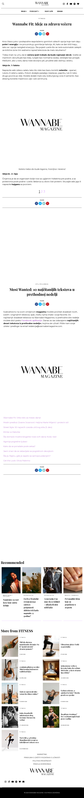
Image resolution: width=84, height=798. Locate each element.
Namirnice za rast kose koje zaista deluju (11, 602)
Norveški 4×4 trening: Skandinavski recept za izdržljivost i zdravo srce (29, 740)
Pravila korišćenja (42, 764)
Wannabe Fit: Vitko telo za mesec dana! (22, 418)
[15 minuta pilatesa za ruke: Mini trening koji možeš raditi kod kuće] (10, 669)
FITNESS (42, 18)
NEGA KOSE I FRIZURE (8, 596)
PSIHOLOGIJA (28, 595)
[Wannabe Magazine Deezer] (78, 4)
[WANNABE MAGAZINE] (42, 774)
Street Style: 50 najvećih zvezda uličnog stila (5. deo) (27, 427)
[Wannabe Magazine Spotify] (74, 4)
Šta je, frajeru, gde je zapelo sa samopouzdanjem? (27, 456)
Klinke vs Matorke (11, 432)
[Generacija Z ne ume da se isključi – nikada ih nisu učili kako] (52, 580)
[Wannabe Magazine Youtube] (71, 4)
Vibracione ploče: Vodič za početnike (70, 645)
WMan (60, 11)
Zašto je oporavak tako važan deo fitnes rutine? (29, 693)
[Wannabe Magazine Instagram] (63, 4)
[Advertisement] (17, 263)
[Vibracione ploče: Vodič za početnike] (51, 646)
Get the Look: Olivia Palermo (16, 460)
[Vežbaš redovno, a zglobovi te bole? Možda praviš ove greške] (51, 693)
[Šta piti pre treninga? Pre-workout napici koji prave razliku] (51, 717)
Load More (42, 550)
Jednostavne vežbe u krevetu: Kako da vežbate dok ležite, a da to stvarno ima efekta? (71, 669)
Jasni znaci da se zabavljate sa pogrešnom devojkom (28, 451)
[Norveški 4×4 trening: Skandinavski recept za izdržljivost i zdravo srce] (10, 740)
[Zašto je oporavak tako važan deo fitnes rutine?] (10, 693)
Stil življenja (42, 284)
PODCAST (34, 11)
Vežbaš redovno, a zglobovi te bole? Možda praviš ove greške (70, 693)
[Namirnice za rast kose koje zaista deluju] (11, 580)
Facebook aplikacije (32, 320)
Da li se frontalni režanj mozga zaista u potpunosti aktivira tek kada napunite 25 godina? (31, 607)
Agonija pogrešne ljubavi (15, 441)
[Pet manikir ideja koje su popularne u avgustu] (72, 580)
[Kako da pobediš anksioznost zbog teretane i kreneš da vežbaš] (10, 717)
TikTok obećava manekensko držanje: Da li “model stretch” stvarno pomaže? (29, 645)
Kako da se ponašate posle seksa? (19, 446)
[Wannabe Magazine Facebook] (67, 4)
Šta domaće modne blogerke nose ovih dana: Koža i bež (29, 437)
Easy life (49, 11)
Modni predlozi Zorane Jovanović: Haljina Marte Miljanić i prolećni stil (36, 422)
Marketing (42, 754)
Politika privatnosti (42, 761)
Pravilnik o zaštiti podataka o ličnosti (42, 757)
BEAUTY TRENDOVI (72, 595)
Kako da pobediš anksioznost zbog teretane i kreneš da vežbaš (27, 716)
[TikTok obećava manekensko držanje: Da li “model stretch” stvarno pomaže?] (10, 646)
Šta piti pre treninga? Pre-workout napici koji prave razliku (70, 716)
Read (23, 11)
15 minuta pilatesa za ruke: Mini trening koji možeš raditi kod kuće (30, 669)
